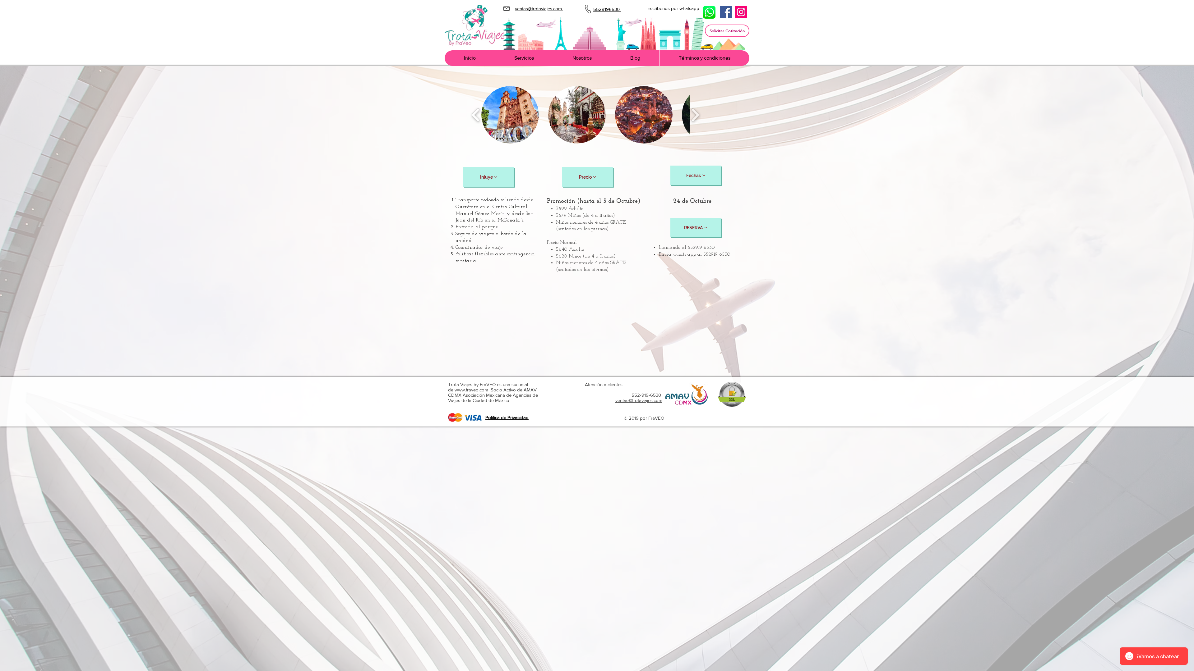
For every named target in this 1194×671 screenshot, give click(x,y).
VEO (659, 418)
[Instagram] (741, 12)
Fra (651, 418)
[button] (727, 31)
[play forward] (695, 115)
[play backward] (476, 115)
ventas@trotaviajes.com (638, 400)
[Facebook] (726, 12)
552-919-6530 (647, 395)
